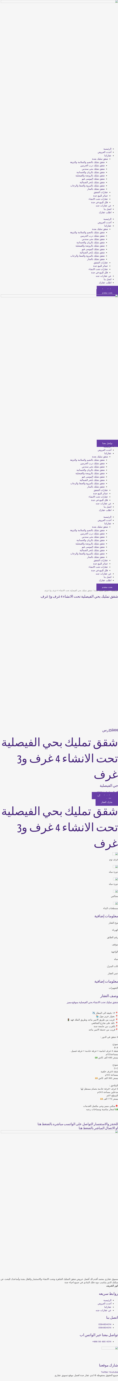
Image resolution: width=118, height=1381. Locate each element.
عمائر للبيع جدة (100, 195)
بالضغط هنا (45, 1124)
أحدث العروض (104, 152)
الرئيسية (107, 149)
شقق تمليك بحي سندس (93, 169)
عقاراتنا (107, 155)
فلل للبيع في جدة (99, 202)
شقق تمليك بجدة (100, 159)
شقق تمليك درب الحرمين (92, 165)
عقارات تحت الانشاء (98, 199)
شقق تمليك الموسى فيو (93, 179)
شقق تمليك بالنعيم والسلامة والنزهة (87, 162)
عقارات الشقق (101, 192)
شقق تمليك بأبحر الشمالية (92, 182)
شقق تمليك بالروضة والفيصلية (90, 175)
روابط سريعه (108, 1294)
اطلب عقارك (105, 212)
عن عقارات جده (103, 205)
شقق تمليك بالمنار (96, 189)
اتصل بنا (107, 209)
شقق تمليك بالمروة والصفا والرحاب (87, 185)
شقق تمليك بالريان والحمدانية (91, 172)
